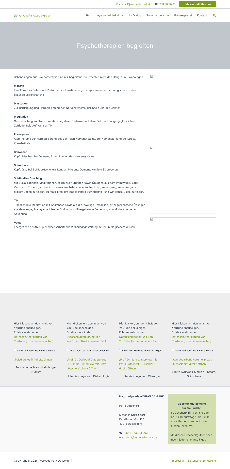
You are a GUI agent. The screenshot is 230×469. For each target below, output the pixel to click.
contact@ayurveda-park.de (135, 4)
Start (88, 15)
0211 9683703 (167, 4)
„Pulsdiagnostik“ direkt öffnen (33, 359)
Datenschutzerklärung (202, 460)
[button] (197, 4)
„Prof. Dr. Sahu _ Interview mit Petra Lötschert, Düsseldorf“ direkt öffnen (138, 364)
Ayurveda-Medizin (108, 15)
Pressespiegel (183, 15)
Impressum (178, 460)
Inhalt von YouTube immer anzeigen (36, 350)
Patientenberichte (157, 15)
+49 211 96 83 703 (135, 432)
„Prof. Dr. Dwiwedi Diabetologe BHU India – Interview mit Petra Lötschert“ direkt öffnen (86, 364)
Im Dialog (135, 15)
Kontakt (202, 15)
